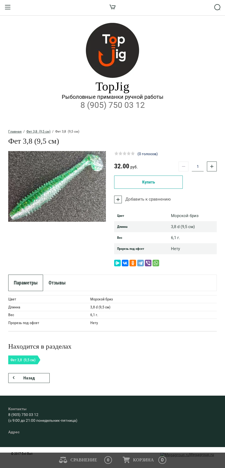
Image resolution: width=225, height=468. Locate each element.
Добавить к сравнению (147, 199)
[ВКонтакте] (125, 263)
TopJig (112, 86)
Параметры (26, 283)
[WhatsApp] (156, 263)
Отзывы (57, 283)
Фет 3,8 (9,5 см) (38, 131)
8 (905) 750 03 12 (112, 105)
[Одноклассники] (133, 263)
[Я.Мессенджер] (117, 263)
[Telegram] (140, 263)
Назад (29, 378)
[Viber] (148, 263)
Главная (15, 131)
